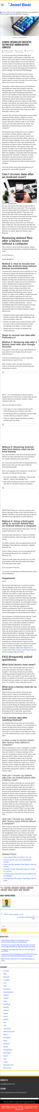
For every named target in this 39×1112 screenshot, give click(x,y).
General (6, 1010)
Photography (7, 1050)
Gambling (6, 1004)
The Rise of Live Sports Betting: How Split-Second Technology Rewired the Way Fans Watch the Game (18, 946)
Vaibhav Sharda (8, 50)
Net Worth (7, 1038)
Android (7, 887)
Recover (4, 890)
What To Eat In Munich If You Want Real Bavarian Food (17, 960)
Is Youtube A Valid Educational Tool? (26, 917)
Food (5, 1001)
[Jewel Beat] (19, 4)
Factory (23, 887)
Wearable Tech (8, 1065)
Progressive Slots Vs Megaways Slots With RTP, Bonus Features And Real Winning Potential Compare (19, 955)
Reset (10, 890)
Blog (5, 974)
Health (5, 1013)
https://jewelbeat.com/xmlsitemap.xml (13, 1092)
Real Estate (7, 1053)
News (5, 1041)
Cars (4, 983)
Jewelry (5, 1019)
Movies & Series (8, 1031)
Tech (15, 890)
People (5, 1047)
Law (4, 1022)
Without (26, 890)
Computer (15, 887)
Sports (5, 1056)
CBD (4, 986)
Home (4, 12)
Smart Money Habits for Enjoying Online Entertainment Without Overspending (15, 941)
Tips (20, 890)
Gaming (6, 1007)
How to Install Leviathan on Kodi (13, 913)
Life (4, 1025)
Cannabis (6, 980)
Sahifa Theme (5, 1106)
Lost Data (30, 887)
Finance (6, 998)
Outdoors (6, 1044)
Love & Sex (7, 1028)
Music (5, 1035)
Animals (6, 971)
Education (6, 989)
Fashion (6, 995)
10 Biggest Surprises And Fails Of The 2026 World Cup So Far (18, 950)
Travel (5, 1062)
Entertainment (8, 992)
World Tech (11, 12)
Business (6, 977)
